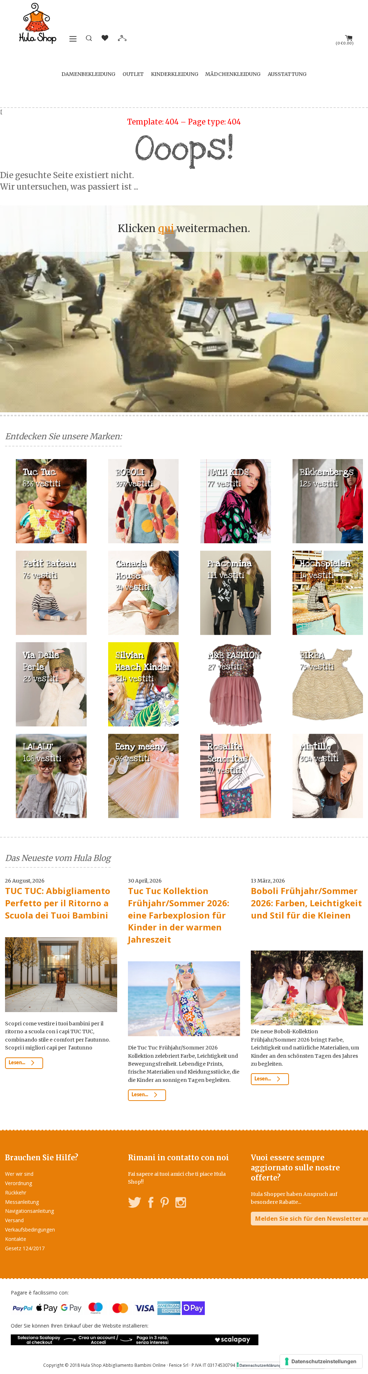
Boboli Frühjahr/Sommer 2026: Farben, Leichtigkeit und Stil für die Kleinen (306, 903)
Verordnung (18, 1183)
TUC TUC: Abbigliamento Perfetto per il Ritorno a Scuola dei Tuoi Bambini (57, 903)
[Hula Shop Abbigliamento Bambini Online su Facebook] (151, 1203)
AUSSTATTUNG (287, 74)
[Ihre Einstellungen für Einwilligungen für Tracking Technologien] (321, 1361)
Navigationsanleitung (29, 1210)
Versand (14, 1220)
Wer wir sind (19, 1173)
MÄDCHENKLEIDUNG (233, 74)
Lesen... (17, 1062)
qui (166, 228)
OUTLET (133, 74)
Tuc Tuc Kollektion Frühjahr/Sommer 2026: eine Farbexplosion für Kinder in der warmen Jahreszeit (178, 915)
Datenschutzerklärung (260, 1365)
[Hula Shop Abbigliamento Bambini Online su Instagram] (180, 1203)
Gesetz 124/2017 (25, 1248)
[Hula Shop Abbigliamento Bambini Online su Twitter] (135, 1203)
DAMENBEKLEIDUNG (88, 74)
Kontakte (15, 1238)
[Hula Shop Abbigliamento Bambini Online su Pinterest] (164, 1203)
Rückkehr (15, 1192)
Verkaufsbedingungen (30, 1229)
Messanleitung (22, 1201)
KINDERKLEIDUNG (174, 74)
